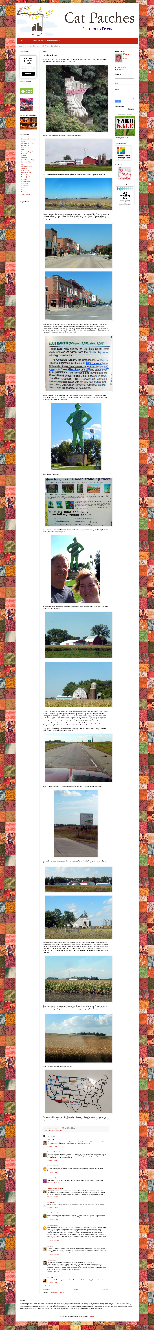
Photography (54, 1130)
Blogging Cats (25, 145)
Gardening (24, 168)
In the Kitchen (25, 170)
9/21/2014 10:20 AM (53, 1240)
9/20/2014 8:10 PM (52, 1146)
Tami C (49, 1139)
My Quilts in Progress (32, 46)
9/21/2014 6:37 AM (52, 1219)
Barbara (127, 54)
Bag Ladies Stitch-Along (28, 139)
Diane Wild (50, 1225)
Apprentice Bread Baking (28, 137)
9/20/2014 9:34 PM (52, 1172)
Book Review (25, 147)
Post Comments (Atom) (57, 1292)
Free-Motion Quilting (27, 166)
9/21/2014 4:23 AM (52, 1196)
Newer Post (46, 1289)
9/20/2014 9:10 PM (52, 1160)
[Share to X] (70, 1128)
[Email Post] (62, 1128)
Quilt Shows (24, 185)
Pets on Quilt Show (26, 177)
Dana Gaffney (51, 1213)
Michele (49, 1202)
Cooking (23, 155)
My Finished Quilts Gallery (51, 46)
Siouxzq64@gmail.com (54, 1188)
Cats (22, 149)
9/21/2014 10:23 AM (53, 1254)
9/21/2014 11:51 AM (53, 1272)
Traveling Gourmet (26, 194)
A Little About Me (121, 67)
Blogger (92, 1316)
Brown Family (51, 1166)
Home (20, 46)
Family (23, 164)
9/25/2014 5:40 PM (52, 1282)
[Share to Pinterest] (74, 1128)
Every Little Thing (26, 162)
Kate (48, 1277)
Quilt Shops (24, 183)
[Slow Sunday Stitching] (124, 179)
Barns (49, 1130)
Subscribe (28, 74)
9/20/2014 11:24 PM (53, 1182)
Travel (59, 1130)
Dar (48, 1246)
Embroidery (24, 157)
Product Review (25, 181)
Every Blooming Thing (27, 160)
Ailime (80, 1316)
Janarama (50, 1178)
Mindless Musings (26, 172)
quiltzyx (49, 1260)
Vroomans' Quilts (52, 1152)
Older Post (105, 1289)
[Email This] (66, 1128)
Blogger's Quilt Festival (27, 143)
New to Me (24, 175)
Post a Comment (50, 1286)
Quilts (23, 187)
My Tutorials (120, 69)
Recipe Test (24, 190)
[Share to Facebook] (72, 1128)
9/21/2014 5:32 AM (52, 1207)
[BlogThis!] (68, 1128)
